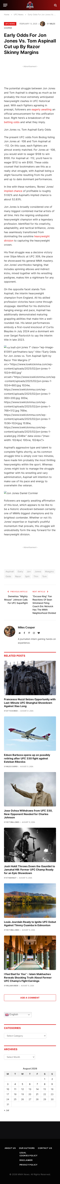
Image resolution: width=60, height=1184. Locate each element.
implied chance (13, 190)
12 (22, 1089)
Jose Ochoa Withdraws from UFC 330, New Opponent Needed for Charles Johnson (28, 814)
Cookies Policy (28, 1155)
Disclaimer (26, 1160)
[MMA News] (30, 5)
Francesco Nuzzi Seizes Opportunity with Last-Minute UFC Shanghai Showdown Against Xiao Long (30, 703)
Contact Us (45, 1148)
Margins (49, 571)
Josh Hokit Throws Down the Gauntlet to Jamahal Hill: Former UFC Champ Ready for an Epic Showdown (29, 870)
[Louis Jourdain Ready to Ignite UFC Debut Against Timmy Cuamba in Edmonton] (30, 900)
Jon (29, 571)
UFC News (10, 24)
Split (27, 576)
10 (8, 1089)
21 (37, 1094)
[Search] (55, 5)
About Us (10, 1148)
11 (15, 1089)
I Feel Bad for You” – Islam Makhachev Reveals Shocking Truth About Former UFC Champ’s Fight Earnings (28, 977)
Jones (38, 571)
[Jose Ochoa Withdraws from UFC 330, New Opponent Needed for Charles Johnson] (30, 789)
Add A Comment (30, 997)
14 (37, 1089)
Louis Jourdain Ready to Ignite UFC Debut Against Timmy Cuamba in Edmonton (30, 923)
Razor (18, 576)
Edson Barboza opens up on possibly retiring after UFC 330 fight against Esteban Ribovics (27, 758)
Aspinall (10, 571)
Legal (23, 1152)
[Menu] (5, 5)
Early (20, 571)
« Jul (6, 1110)
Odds (8, 576)
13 (30, 1089)
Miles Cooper (26, 627)
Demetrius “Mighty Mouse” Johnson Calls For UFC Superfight (16, 599)
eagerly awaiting (42, 109)
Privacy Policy (28, 1165)
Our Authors (27, 1148)
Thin (36, 576)
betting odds (12, 122)
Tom (44, 576)
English (13, 1014)
